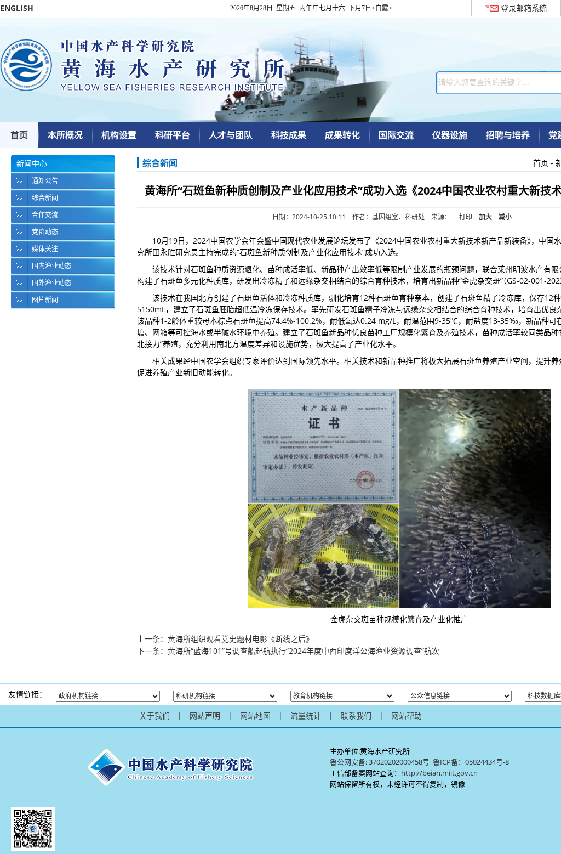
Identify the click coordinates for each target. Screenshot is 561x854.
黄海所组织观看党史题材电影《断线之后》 (240, 639)
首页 (19, 135)
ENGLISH (16, 8)
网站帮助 (406, 715)
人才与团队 (231, 135)
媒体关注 (45, 248)
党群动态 (45, 231)
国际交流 (396, 135)
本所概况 (65, 135)
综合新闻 (45, 197)
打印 (465, 217)
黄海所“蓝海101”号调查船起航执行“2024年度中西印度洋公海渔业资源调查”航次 (303, 651)
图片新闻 (45, 299)
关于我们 (154, 715)
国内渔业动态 (51, 265)
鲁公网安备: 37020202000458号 (380, 762)
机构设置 (118, 135)
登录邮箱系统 (524, 8)
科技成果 (288, 135)
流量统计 (305, 715)
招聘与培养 (508, 135)
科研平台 (172, 135)
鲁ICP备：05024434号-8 (472, 762)
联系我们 (356, 715)
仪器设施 (449, 135)
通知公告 (45, 180)
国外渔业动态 (51, 282)
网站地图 (255, 715)
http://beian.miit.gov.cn (439, 773)
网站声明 (205, 715)
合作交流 (45, 214)
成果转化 (342, 135)
